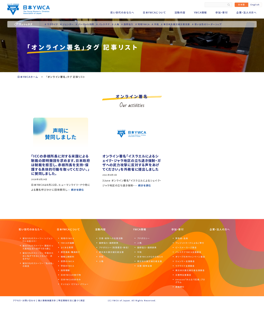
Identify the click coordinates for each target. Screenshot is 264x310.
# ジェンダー (67, 24)
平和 (101, 256)
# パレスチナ (103, 24)
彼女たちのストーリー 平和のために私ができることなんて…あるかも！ (38, 255)
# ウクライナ (51, 24)
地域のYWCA (67, 238)
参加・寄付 (221, 12)
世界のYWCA (67, 261)
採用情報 (65, 270)
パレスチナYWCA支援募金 (188, 252)
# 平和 (155, 24)
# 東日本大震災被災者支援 (175, 24)
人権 (101, 261)
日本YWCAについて (154, 12)
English (255, 4)
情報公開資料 (67, 256)
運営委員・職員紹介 (70, 252)
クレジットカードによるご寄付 (189, 242)
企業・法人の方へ (246, 12)
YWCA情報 (200, 12)
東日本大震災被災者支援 (111, 252)
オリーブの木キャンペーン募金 (190, 256)
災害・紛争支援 (144, 265)
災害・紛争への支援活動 (111, 238)
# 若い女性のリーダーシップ (207, 24)
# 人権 (115, 24)
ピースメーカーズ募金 (186, 247)
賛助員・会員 (181, 238)
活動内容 (179, 12)
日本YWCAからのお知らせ (150, 256)
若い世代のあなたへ (122, 12)
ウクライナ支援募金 (185, 265)
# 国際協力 (127, 24)
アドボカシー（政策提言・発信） (114, 247)
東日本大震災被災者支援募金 (190, 270)
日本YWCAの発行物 (71, 274)
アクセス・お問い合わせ (24, 300)
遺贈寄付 (179, 286)
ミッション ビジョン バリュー (74, 284)
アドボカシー (143, 238)
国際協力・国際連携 (108, 242)
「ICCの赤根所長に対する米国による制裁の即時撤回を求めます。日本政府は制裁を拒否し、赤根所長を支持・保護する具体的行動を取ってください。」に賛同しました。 (60, 164)
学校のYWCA (67, 265)
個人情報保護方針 (47, 300)
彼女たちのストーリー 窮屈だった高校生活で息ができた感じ (38, 247)
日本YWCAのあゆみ (71, 279)
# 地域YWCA (142, 24)
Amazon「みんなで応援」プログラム (190, 281)
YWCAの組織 (67, 242)
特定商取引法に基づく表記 (71, 300)
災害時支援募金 (183, 274)
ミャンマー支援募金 (185, 261)
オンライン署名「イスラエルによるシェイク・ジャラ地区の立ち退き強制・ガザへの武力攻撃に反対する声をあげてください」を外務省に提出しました (131, 162)
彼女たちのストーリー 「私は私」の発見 (38, 264)
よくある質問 (67, 247)
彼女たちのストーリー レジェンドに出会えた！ (38, 239)
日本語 (241, 4)
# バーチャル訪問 (85, 24)
